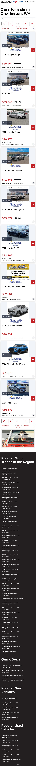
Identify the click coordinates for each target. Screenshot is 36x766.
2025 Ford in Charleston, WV (9, 579)
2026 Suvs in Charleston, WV (9, 469)
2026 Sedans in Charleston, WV (10, 488)
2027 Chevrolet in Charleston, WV (11, 613)
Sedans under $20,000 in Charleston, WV (12, 676)
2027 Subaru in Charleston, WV (10, 652)
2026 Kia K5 (7, 93)
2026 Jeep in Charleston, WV (9, 507)
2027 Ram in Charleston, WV (9, 642)
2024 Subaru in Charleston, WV (10, 603)
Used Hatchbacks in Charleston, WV (11, 760)
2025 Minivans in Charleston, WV (10, 632)
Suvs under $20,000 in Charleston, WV (12, 666)
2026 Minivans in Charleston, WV (10, 608)
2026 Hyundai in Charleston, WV (10, 498)
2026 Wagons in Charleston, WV (10, 546)
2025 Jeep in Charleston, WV (9, 541)
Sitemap (18, 764)
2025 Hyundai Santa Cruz (13, 287)
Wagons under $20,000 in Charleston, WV (13, 680)
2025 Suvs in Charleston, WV (9, 502)
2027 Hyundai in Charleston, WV (10, 575)
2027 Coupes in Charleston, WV (10, 637)
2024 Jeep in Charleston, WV (9, 618)
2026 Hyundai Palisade (12, 171)
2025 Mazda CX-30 (10, 248)
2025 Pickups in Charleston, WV (10, 531)
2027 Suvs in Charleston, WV (9, 522)
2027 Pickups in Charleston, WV (10, 628)
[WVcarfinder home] (18, 2)
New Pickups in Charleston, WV (10, 703)
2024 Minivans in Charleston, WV (10, 623)
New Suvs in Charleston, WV (9, 699)
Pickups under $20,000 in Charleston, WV (12, 671)
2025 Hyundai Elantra (11, 132)
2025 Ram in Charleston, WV (9, 594)
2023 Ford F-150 (9, 403)
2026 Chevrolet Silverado (13, 325)
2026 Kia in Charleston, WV (9, 473)
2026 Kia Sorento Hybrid (13, 209)
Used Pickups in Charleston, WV (10, 741)
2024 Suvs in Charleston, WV (9, 512)
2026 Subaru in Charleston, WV (10, 478)
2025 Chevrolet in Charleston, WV (11, 536)
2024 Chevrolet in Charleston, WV (11, 560)
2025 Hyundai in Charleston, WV (10, 565)
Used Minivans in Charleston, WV (10, 750)
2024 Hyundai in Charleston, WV (10, 589)
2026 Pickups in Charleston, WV (10, 483)
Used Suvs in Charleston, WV (9, 736)
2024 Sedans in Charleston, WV (10, 551)
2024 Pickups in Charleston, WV (10, 570)
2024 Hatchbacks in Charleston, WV (11, 647)
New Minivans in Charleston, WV (10, 713)
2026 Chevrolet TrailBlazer (13, 364)
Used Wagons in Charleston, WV (10, 755)
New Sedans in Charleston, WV (10, 708)
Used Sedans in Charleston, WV (10, 746)
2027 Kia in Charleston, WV (9, 517)
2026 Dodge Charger (11, 55)
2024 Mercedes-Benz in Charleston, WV (12, 599)
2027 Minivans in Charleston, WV (10, 526)
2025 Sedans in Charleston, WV (10, 555)
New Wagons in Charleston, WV (10, 718)
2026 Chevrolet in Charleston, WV (11, 493)
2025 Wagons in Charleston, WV (10, 584)
